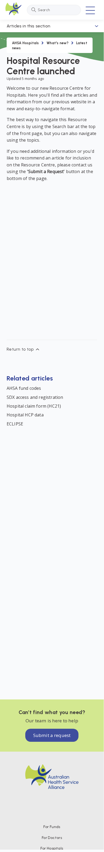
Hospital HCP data (25, 415)
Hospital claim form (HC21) (34, 406)
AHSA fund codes (24, 388)
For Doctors (52, 837)
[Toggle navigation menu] (90, 10)
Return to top (21, 349)
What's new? (58, 43)
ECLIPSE (15, 424)
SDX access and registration (35, 397)
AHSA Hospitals (25, 43)
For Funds (51, 827)
